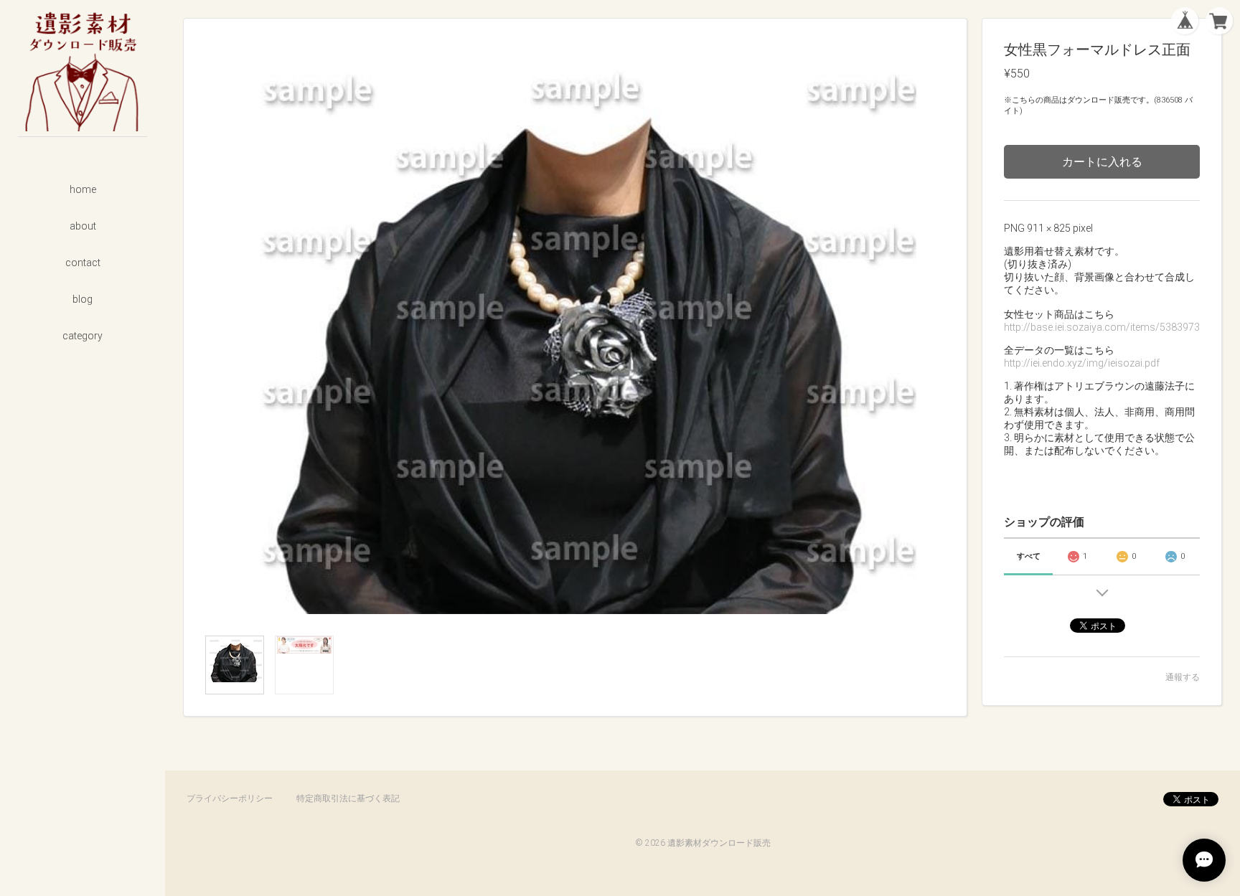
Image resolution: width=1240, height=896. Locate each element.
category (82, 335)
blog (82, 299)
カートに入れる (1102, 162)
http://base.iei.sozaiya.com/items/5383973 (1102, 327)
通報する (1182, 677)
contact (82, 262)
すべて (1029, 556)
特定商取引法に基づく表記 (348, 798)
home (83, 189)
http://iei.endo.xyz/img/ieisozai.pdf (1082, 363)
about (83, 226)
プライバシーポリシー (230, 798)
